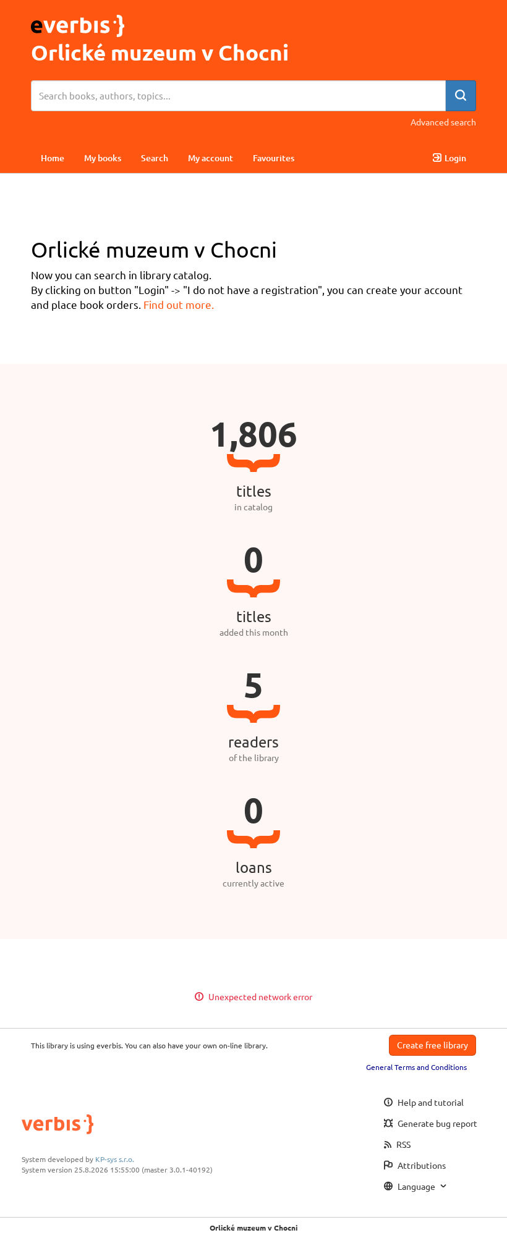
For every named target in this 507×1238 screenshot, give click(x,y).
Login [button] (455, 158)
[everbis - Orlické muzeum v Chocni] (77, 23)
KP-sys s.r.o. (114, 1159)
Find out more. (178, 304)
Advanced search (443, 121)
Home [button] (52, 158)
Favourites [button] (273, 158)
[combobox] (238, 95)
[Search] (460, 95)
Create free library (432, 1044)
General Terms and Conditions (416, 1067)
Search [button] (154, 158)
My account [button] (210, 158)
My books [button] (102, 158)
